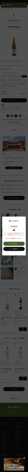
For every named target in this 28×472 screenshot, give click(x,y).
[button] (14, 244)
